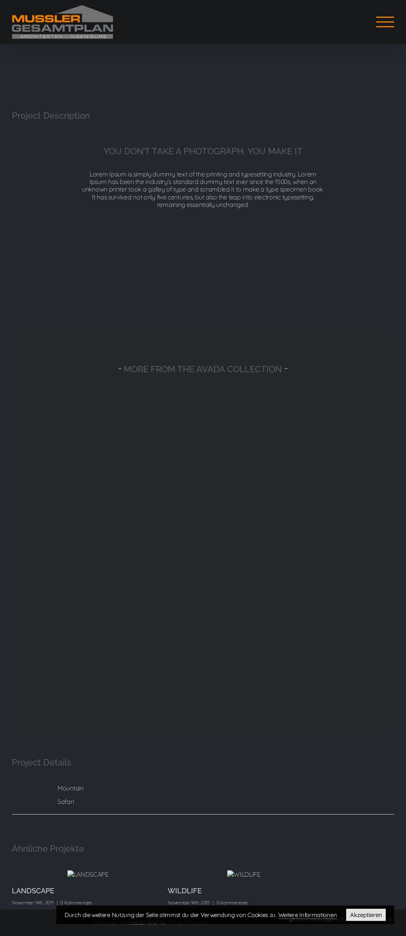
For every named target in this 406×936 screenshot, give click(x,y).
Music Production (111, 469)
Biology (111, 673)
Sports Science (295, 571)
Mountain (70, 788)
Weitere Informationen (307, 915)
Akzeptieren (366, 915)
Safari (65, 801)
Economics (111, 571)
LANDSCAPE (33, 891)
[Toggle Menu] (385, 22)
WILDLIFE (185, 891)
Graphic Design (295, 469)
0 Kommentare (76, 903)
